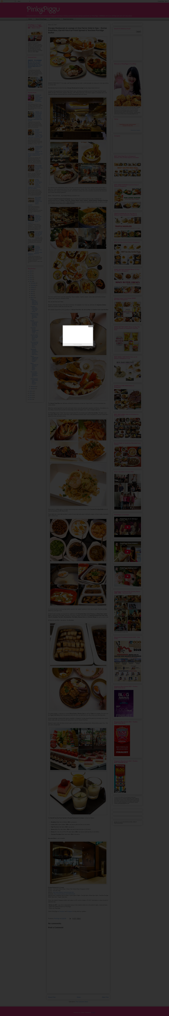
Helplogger (80, 344)
